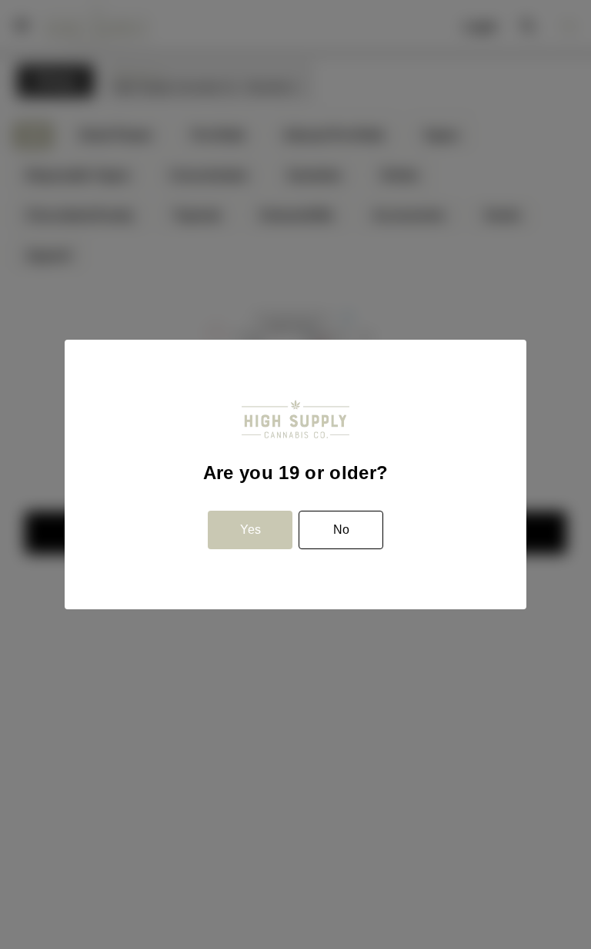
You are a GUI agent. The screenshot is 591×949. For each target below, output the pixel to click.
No (341, 529)
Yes (250, 529)
